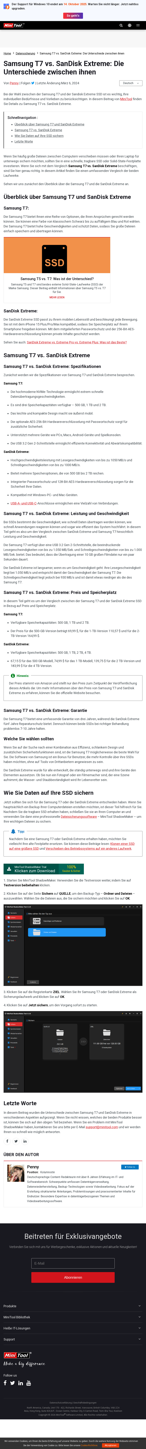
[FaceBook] (5, 1384)
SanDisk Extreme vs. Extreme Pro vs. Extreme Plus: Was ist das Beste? (77, 342)
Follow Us (131, 1167)
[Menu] (138, 25)
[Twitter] (33, 83)
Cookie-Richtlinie (89, 1445)
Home (7, 53)
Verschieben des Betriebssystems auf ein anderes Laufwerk (88, 848)
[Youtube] (28, 1384)
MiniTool (126, 99)
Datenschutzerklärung (61, 1403)
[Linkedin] (20, 1384)
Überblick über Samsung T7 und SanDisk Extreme (49, 124)
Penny (14, 83)
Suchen (121, 25)
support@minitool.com (102, 1127)
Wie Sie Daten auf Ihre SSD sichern (39, 136)
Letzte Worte (24, 141)
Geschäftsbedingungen (85, 1403)
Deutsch (128, 83)
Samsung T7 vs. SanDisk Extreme (38, 130)
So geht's (73, 15)
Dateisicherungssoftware (79, 816)
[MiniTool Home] (14, 25)
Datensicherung (25, 53)
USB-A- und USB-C (23, 503)
